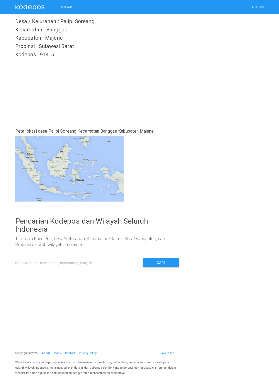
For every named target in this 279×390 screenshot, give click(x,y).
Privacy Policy (87, 353)
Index (57, 353)
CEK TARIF (67, 7)
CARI (161, 262)
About (46, 353)
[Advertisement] (97, 90)
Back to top (167, 353)
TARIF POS (257, 7)
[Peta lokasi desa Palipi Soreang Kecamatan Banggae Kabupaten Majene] (97, 169)
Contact (70, 353)
